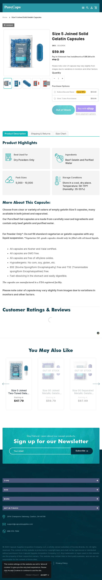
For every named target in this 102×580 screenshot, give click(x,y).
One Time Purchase (66, 98)
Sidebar (9, 25)
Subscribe (80, 451)
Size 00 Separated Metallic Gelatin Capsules (83, 392)
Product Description (15, 133)
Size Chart (61, 133)
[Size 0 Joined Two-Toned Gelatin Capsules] (19, 370)
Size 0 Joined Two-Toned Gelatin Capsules (19, 392)
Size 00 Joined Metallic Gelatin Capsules (51, 392)
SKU (54, 45)
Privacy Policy (61, 563)
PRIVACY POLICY (32, 575)
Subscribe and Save (65, 92)
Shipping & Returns (40, 133)
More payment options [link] (86, 114)
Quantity (56, 72)
